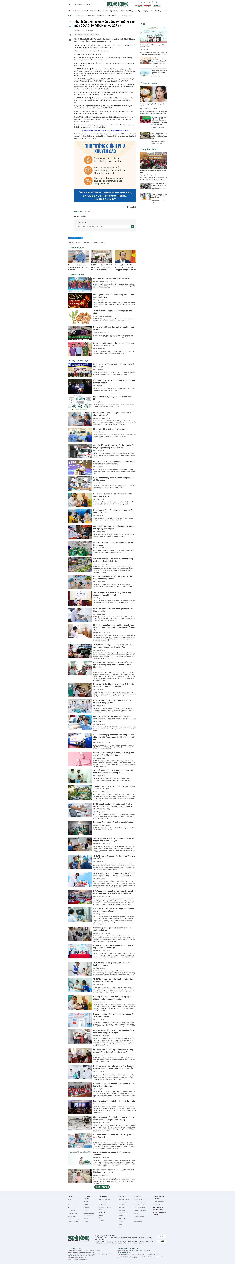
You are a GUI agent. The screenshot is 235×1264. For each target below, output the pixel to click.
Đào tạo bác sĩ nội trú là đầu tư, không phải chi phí (158, 184)
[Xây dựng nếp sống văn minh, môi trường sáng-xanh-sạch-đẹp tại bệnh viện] (80, 564)
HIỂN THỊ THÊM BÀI (102, 1187)
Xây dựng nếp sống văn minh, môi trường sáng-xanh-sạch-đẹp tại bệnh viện (113, 560)
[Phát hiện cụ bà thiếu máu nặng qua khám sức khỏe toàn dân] (80, 615)
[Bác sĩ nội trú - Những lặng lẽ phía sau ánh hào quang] (153, 160)
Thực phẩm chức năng (140, 1210)
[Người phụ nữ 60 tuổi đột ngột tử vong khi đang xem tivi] (80, 333)
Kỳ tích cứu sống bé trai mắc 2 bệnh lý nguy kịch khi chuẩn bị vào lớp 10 (113, 1171)
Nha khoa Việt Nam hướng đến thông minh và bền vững (159, 72)
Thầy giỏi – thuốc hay (104, 1199)
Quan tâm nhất (78, 211)
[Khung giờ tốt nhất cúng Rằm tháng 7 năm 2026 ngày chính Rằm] (80, 300)
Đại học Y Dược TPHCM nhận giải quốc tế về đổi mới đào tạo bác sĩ (113, 365)
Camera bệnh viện (126, 16)
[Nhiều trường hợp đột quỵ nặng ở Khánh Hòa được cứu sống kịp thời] (80, 706)
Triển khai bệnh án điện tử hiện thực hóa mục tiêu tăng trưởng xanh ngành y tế (114, 839)
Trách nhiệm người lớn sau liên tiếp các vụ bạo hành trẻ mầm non (159, 195)
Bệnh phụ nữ (122, 1204)
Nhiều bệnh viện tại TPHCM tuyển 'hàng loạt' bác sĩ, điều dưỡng (114, 479)
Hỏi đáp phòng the (139, 1216)
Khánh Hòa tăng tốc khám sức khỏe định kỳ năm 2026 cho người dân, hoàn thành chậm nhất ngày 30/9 (114, 627)
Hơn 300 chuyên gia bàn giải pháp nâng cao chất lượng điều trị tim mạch (114, 1084)
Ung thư (121, 1215)
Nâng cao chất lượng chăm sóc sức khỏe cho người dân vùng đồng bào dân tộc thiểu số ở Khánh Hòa (112, 664)
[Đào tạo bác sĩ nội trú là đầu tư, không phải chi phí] (145, 186)
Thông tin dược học (89, 1215)
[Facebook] (141, 2)
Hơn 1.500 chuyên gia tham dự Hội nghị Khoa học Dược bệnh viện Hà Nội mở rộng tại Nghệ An (114, 892)
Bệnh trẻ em (122, 1210)
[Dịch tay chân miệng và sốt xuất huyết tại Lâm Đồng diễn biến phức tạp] (80, 582)
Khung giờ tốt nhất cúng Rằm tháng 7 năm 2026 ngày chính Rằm (113, 295)
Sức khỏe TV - (97, 332)
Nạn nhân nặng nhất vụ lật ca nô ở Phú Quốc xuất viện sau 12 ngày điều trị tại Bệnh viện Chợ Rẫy (114, 1067)
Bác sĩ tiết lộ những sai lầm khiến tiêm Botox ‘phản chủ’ (112, 1153)
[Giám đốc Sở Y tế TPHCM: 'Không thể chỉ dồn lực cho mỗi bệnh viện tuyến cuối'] (80, 914)
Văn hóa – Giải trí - (99, 281)
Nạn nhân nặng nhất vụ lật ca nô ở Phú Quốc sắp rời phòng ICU (114, 1136)
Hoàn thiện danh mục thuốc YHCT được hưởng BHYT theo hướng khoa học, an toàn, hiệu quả (158, 60)
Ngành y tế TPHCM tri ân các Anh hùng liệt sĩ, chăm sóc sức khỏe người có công (112, 998)
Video (100, 1218)
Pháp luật (70, 1202)
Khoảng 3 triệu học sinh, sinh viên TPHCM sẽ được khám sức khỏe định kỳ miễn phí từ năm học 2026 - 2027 (114, 718)
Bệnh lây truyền (138, 1221)
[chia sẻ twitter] (70, 27)
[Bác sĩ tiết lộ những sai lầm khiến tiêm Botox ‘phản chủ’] (80, 1158)
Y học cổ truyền (113, 11)
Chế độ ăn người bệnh (140, 1204)
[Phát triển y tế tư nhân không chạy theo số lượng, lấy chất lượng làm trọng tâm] (80, 467)
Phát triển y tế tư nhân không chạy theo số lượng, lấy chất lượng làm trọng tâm (114, 462)
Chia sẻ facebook (75, 238)
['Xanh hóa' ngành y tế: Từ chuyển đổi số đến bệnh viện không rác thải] (80, 792)
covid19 (78, 243)
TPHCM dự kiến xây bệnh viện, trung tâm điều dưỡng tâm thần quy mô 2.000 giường (112, 646)
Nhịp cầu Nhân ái (158, 1207)
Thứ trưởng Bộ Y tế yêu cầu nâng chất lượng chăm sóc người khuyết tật (112, 593)
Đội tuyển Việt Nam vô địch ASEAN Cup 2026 (112, 278)
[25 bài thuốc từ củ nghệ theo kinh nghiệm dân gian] (80, 317)
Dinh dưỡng (129, 11)
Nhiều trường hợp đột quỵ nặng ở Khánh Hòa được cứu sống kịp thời (112, 701)
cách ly (103, 243)
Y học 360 (101, 11)
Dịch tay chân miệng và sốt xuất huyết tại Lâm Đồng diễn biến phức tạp (112, 577)
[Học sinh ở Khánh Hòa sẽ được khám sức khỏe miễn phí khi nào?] (80, 516)
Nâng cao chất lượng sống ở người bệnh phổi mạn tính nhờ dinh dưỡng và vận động (159, 135)
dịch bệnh (87, 243)
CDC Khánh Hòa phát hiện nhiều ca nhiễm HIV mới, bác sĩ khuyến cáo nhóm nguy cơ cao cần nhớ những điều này (112, 806)
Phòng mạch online (147, 11)
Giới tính (122, 11)
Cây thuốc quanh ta (104, 1204)
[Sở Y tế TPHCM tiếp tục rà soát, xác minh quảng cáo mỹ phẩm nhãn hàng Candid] (80, 759)
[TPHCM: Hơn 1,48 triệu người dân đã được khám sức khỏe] (80, 862)
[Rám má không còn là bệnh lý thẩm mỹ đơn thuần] (80, 1107)
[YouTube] (144, 2)
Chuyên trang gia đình (159, 1212)
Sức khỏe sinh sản (139, 1219)
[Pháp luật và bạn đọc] (147, 6)
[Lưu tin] (70, 35)
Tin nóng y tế (80, 16)
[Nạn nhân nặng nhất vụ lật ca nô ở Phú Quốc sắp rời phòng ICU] (80, 1140)
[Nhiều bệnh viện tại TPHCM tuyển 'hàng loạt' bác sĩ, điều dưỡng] (80, 483)
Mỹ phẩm (121, 1221)
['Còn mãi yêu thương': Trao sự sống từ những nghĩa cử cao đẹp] (153, 35)
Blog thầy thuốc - (144, 175)
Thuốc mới (86, 1218)
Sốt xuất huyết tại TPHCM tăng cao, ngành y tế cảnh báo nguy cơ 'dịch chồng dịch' (113, 771)
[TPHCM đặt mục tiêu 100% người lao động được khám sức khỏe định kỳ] (80, 985)
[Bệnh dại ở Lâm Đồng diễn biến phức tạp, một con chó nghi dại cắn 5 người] (80, 532)
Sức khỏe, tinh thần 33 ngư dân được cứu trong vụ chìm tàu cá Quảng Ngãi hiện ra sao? (113, 1051)
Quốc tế (70, 1204)
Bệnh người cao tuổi (124, 1199)
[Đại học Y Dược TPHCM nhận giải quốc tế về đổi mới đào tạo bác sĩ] (80, 370)
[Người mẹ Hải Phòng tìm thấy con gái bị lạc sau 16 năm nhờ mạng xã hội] (80, 349)
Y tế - (95, 369)
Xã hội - (95, 348)
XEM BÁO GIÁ (134, 1248)
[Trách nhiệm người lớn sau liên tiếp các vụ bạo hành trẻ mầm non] (145, 196)
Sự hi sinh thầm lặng (113, 16)
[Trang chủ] (69, 11)
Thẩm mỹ (121, 1224)
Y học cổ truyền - (156, 127)
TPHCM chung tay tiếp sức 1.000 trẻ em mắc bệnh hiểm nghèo (112, 964)
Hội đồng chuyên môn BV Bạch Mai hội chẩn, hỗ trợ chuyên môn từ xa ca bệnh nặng (101, 267)
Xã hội (69, 1199)
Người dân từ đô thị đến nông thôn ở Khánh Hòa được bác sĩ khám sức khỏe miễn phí (113, 685)
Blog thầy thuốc (101, 16)
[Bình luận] (70, 40)
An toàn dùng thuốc (89, 1213)
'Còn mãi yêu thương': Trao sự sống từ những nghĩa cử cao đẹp (152, 46)
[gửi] (132, 226)
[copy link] (70, 30)
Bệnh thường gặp (123, 1202)
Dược (106, 11)
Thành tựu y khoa (90, 16)
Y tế (73, 11)
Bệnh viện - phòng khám (105, 1202)
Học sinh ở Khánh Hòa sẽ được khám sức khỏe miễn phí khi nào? (113, 511)
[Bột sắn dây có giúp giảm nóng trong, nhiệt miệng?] (153, 94)
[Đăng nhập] (156, 2)
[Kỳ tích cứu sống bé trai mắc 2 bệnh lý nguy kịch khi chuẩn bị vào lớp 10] (80, 1176)
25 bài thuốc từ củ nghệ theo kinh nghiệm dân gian (112, 312)
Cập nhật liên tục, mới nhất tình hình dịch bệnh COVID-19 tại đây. (105, 130)
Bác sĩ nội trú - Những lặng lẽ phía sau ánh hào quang (153, 171)
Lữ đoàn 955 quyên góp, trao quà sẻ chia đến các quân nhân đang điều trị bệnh (114, 1031)
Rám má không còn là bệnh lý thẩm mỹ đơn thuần (114, 1101)
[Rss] (165, 1236)
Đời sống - (96, 300)
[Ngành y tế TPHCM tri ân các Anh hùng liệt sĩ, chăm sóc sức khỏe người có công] (80, 1002)
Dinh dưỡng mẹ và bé (139, 1199)
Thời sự (77, 11)
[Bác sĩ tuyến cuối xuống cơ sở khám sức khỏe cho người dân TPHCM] (80, 500)
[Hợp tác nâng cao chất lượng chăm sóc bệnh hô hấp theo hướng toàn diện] (80, 951)
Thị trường (158, 11)
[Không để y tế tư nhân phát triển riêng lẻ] (80, 435)
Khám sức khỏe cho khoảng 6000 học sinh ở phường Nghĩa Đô (112, 414)
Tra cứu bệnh (84, 11)
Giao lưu (86, 1204)
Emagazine (102, 1215)
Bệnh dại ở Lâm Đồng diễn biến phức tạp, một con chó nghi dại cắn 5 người (114, 527)
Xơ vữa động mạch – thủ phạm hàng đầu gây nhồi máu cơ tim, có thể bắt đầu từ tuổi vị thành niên (114, 874)
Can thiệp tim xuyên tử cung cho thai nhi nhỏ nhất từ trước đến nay (114, 381)
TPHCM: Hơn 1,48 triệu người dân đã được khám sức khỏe (114, 857)
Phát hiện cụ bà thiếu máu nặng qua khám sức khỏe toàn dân (113, 610)
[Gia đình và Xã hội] (139, 6)
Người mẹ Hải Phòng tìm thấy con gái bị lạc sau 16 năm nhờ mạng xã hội (113, 344)
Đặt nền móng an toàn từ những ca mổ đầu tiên (113, 822)
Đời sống (155, 1214)
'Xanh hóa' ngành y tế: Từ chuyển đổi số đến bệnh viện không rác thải (114, 787)
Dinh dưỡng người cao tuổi (141, 1202)
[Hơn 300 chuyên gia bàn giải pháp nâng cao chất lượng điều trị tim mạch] (80, 1089)
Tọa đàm (86, 1201)
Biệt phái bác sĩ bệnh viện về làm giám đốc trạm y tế (114, 397)
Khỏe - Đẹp (137, 11)
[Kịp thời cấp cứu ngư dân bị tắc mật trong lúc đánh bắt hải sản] (80, 934)
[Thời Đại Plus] (156, 6)
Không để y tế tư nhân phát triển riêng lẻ (110, 429)
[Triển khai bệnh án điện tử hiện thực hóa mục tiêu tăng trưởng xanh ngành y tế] (80, 844)
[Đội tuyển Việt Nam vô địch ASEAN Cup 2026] (80, 284)
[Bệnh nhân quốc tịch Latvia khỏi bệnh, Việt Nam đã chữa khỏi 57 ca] (78, 256)
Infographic (101, 1220)
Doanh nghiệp (156, 1204)
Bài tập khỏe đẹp (123, 1227)
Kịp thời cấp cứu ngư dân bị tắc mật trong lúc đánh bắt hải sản (112, 929)
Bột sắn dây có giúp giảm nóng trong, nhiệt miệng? (152, 105)
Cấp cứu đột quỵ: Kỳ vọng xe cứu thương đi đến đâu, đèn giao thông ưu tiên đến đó (113, 446)
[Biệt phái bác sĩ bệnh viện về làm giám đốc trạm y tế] (80, 402)
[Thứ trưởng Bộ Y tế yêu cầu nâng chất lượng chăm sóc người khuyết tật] (80, 598)
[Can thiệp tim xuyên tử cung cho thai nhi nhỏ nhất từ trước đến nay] (80, 386)
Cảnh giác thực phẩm (139, 1207)
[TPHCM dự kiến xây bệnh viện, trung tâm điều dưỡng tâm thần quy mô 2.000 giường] (80, 651)
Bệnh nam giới (122, 1207)
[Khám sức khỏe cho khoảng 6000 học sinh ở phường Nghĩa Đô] (80, 419)
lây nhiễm (95, 243)
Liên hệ (162, 1241)
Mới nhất (87, 211)
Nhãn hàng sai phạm (158, 1201)
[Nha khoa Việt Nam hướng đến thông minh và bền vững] (145, 73)
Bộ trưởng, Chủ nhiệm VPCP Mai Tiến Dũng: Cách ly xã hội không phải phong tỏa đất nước (125, 267)
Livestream (86, 1207)
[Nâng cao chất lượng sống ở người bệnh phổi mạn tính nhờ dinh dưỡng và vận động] (145, 135)
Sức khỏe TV (93, 11)
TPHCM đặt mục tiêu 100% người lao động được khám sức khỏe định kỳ (113, 980)
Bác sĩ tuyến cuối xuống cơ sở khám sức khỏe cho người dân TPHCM (114, 495)
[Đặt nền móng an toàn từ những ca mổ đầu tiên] (80, 828)
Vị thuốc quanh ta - (99, 316)
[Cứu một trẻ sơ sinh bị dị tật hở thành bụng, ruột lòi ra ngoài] (80, 548)
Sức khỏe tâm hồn (123, 1213)
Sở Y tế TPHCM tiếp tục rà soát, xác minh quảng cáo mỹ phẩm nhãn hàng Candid (113, 754)
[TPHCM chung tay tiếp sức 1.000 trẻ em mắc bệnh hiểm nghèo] (80, 969)
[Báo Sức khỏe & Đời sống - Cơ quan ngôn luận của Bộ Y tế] (117, 4)
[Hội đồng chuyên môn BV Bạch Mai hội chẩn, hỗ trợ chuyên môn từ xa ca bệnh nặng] (101, 256)
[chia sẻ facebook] (70, 22)
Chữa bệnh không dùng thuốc (105, 1208)
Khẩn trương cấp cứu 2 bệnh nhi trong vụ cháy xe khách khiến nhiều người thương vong (114, 1118)
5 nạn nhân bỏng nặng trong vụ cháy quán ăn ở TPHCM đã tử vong (113, 1015)
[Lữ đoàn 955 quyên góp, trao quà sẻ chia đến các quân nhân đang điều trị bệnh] (80, 1036)
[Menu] (163, 11)
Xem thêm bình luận (80, 216)
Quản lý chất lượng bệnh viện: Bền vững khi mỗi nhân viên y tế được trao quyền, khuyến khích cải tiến (114, 736)
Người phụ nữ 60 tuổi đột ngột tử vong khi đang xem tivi (113, 328)
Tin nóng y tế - (97, 418)
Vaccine (86, 1221)
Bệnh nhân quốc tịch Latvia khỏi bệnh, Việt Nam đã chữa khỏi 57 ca (77, 267)
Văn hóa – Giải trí (158, 1209)
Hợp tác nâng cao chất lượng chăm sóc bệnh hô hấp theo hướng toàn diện (113, 946)
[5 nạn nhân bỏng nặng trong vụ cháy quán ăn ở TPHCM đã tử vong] (80, 1020)
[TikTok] (138, 2)
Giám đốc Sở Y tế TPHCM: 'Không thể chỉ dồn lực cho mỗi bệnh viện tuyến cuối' (114, 909)
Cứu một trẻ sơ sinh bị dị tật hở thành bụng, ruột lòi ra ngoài (113, 543)
